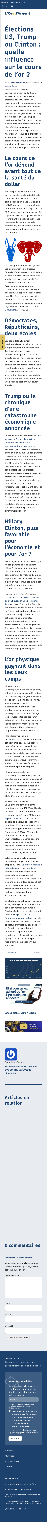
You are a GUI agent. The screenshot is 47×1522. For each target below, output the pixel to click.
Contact (8, 1467)
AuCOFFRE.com (18, 3)
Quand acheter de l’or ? (15, 1509)
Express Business (14, 818)
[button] (2, 342)
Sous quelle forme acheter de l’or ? (20, 1484)
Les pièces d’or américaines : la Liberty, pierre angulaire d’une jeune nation (23, 1188)
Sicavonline (10, 310)
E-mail (8, 1314)
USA (37, 82)
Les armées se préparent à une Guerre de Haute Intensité (20, 1223)
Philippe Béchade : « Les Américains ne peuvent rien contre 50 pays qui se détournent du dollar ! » (22, 1146)
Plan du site (10, 1456)
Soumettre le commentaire (17, 1338)
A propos (9, 1451)
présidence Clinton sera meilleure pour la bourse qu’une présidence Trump (22, 600)
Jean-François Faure (16, 82)
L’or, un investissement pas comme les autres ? (22, 1496)
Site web (9, 1326)
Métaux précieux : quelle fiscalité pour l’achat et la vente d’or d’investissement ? (23, 1503)
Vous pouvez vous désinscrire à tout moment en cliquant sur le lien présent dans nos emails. (23, 1432)
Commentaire (12, 1275)
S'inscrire (15, 1438)
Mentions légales (12, 1461)
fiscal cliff (13, 739)
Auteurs (4, 3)
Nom (7, 1303)
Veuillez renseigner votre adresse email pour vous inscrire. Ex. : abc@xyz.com (21, 1406)
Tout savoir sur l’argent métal (18, 1490)
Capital (16, 588)
